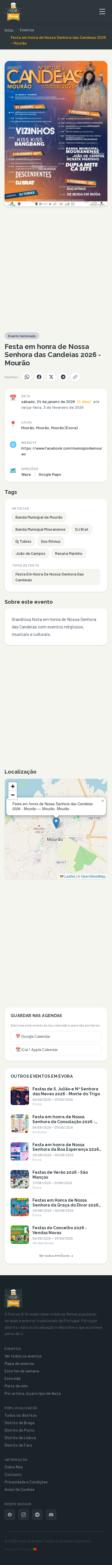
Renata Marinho (68, 553)
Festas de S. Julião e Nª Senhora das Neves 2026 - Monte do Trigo (66, 1091)
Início (9, 30)
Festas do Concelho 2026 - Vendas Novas (59, 1230)
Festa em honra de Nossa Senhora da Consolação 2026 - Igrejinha (63, 1122)
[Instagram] (23, 1515)
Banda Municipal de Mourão (39, 517)
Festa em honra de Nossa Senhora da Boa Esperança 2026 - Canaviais (65, 1149)
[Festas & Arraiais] (13, 1298)
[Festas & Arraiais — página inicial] (13, 11)
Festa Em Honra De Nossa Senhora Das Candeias (50, 576)
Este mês (13, 1378)
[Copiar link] (75, 377)
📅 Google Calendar (33, 1036)
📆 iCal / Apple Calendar (37, 1049)
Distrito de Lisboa (20, 1437)
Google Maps (50, 474)
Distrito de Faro (18, 1445)
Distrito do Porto (19, 1430)
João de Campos (30, 553)
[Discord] (51, 1515)
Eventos (27, 29)
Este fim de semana (22, 1370)
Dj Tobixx (23, 541)
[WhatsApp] (27, 377)
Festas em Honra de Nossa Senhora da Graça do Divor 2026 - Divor (66, 1205)
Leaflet (69, 876)
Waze (26, 474)
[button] (56, 823)
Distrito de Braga (19, 1422)
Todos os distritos (21, 1415)
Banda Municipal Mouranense (40, 529)
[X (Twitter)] (51, 377)
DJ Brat (81, 529)
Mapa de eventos (19, 1363)
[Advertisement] (56, 269)
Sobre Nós (14, 1466)
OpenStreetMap (93, 876)
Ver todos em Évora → (56, 1255)
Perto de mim (16, 1385)
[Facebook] (39, 377)
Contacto (13, 1474)
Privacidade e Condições (26, 1481)
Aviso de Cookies (19, 1489)
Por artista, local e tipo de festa (33, 1393)
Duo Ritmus (51, 541)
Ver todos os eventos (23, 1355)
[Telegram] (63, 377)
